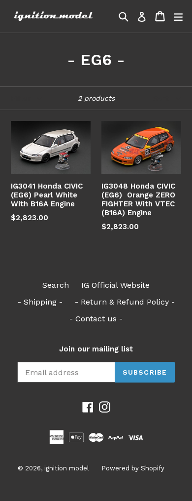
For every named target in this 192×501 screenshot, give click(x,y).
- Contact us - (96, 318)
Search (55, 285)
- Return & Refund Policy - (125, 302)
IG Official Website (115, 285)
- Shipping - (40, 302)
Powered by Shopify (132, 468)
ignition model (66, 468)
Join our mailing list (96, 349)
